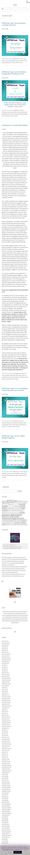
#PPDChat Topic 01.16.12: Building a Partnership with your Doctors (15, 389)
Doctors (9, 422)
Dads (27, 501)
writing (26, 524)
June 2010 (4, 776)
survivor (12, 523)
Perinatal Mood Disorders (13, 512)
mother (10, 114)
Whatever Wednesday (18, 524)
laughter (6, 504)
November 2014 (5, 680)
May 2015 (4, 669)
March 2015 (4, 672)
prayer (17, 519)
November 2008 (5, 809)
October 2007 (5, 833)
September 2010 (5, 770)
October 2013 (5, 704)
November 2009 (5, 787)
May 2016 (4, 648)
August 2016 (4, 645)
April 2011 (4, 757)
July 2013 (4, 709)
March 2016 (4, 652)
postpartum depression (19, 373)
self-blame (21, 377)
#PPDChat (15, 58)
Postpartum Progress (7, 519)
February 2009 (5, 804)
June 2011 (4, 754)
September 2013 (5, 706)
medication (16, 504)
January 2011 (5, 763)
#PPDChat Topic (5, 473)
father (15, 112)
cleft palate (12, 375)
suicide (3, 523)
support (7, 523)
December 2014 (5, 678)
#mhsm (25, 471)
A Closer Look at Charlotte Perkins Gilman (17, 559)
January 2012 (5, 741)
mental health (11, 60)
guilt (17, 375)
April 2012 (4, 735)
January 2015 (5, 676)
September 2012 (5, 726)
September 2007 (5, 835)
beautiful (7, 375)
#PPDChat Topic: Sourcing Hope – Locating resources (14, 24)
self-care (13, 521)
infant (6, 60)
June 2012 (4, 732)
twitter (17, 522)
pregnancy (23, 520)
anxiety (24, 501)
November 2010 (5, 767)
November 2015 (5, 659)
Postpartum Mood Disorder (10, 516)
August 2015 (4, 663)
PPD (16, 475)
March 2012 (4, 737)
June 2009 (4, 796)
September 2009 (5, 791)
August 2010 (4, 772)
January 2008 (5, 828)
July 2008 (4, 817)
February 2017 (5, 643)
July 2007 (4, 839)
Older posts (5, 487)
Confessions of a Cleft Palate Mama (14, 125)
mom (16, 60)
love (12, 505)
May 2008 (4, 820)
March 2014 (4, 695)
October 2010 (5, 769)
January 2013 (5, 719)
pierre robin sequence (13, 377)
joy (25, 375)
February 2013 (5, 717)
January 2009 (5, 806)
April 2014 (4, 693)
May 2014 (4, 691)
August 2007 (4, 837)
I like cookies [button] (18, 852)
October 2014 (5, 682)
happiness (19, 502)
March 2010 (4, 782)
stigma (24, 521)
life (9, 505)
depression (6, 502)
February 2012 (5, 739)
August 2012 (4, 728)
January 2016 (5, 656)
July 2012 (4, 730)
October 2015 (5, 661)
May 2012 (4, 733)
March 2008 (4, 824)
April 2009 (4, 800)
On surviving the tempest (12, 572)
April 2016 (4, 650)
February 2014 (5, 696)
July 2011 (4, 752)
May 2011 (4, 756)
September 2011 (5, 748)
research (7, 521)
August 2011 (4, 750)
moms (12, 506)
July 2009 (4, 794)
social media (18, 521)
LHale (21, 62)
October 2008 (5, 811)
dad (25, 58)
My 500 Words (10, 508)
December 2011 (5, 743)
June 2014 (4, 689)
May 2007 (4, 843)
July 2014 (4, 687)
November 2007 (5, 831)
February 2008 (5, 826)
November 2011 (5, 744)
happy (19, 375)
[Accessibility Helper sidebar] (28, 2)
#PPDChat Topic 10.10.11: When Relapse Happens (13, 437)
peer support (21, 60)
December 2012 (5, 720)
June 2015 (4, 667)
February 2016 (5, 654)
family (3, 60)
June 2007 (4, 841)
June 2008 (4, 819)
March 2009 (4, 802)
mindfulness (5, 114)
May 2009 (4, 798)
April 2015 (4, 670)
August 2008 (4, 815)
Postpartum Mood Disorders (8, 475)
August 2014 (4, 685)
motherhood (5, 377)
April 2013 (4, 713)
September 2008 (5, 813)
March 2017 (4, 641)
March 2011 (4, 759)
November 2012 (5, 722)
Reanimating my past (19, 576)
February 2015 (5, 674)
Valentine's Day (9, 524)
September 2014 (5, 683)
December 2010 (5, 765)
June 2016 (4, 646)
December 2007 (5, 830)
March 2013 (4, 715)
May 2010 (4, 778)
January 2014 (5, 698)
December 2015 (5, 657)
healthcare (20, 422)
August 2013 (4, 707)
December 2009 (5, 785)
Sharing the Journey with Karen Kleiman (15, 568)
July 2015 (4, 665)
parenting (18, 508)
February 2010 (5, 783)
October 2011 (5, 746)
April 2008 (4, 822)
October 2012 (5, 724)
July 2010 (4, 774)
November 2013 (5, 702)
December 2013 (5, 700)
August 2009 (4, 793)
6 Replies (4, 129)
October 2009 (5, 789)
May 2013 (4, 711)
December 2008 (5, 807)
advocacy (19, 501)
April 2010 (4, 780)
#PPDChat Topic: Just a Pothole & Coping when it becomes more (14, 73)
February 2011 (5, 761)
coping (8, 112)
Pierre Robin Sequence (15, 260)
